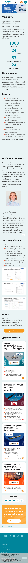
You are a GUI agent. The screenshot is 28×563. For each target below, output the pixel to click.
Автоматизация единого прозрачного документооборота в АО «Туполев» (13, 428)
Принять (24, 558)
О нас (2, 541)
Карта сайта (4, 547)
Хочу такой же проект (14, 331)
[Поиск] (16, 2)
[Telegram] (14, 500)
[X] (10, 500)
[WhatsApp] (18, 500)
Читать (6, 378)
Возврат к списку (7, 526)
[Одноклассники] (22, 500)
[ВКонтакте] (6, 500)
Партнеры (4, 544)
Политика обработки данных (9, 549)
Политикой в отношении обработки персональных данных (11, 561)
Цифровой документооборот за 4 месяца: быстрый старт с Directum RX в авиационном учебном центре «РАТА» (14, 347)
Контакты (4, 552)
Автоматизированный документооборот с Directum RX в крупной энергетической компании (13, 467)
